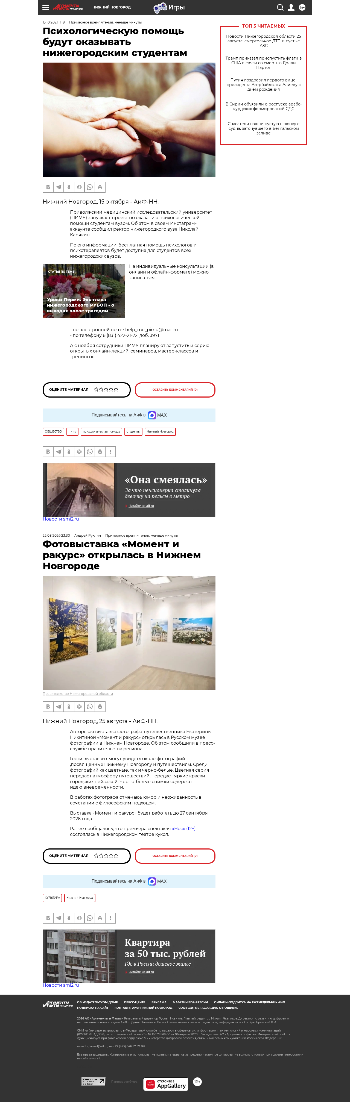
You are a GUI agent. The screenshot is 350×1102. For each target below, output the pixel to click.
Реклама (159, 1002)
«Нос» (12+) (183, 828)
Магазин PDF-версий (190, 1002)
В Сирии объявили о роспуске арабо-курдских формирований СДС (264, 106)
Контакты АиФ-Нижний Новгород (143, 1008)
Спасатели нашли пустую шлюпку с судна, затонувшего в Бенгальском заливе (263, 129)
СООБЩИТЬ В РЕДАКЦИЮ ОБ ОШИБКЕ (208, 1008)
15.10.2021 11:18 (54, 22)
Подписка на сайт (92, 1008)
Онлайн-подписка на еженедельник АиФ (249, 1002)
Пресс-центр (134, 1002)
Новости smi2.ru (61, 519)
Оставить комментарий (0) (175, 390)
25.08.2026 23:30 (56, 535)
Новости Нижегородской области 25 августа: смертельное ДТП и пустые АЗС (263, 41)
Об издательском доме (97, 1002)
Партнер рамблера (124, 1081)
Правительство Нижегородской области (78, 694)
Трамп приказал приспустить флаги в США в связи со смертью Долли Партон (264, 63)
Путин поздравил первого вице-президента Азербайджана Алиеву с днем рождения (264, 85)
